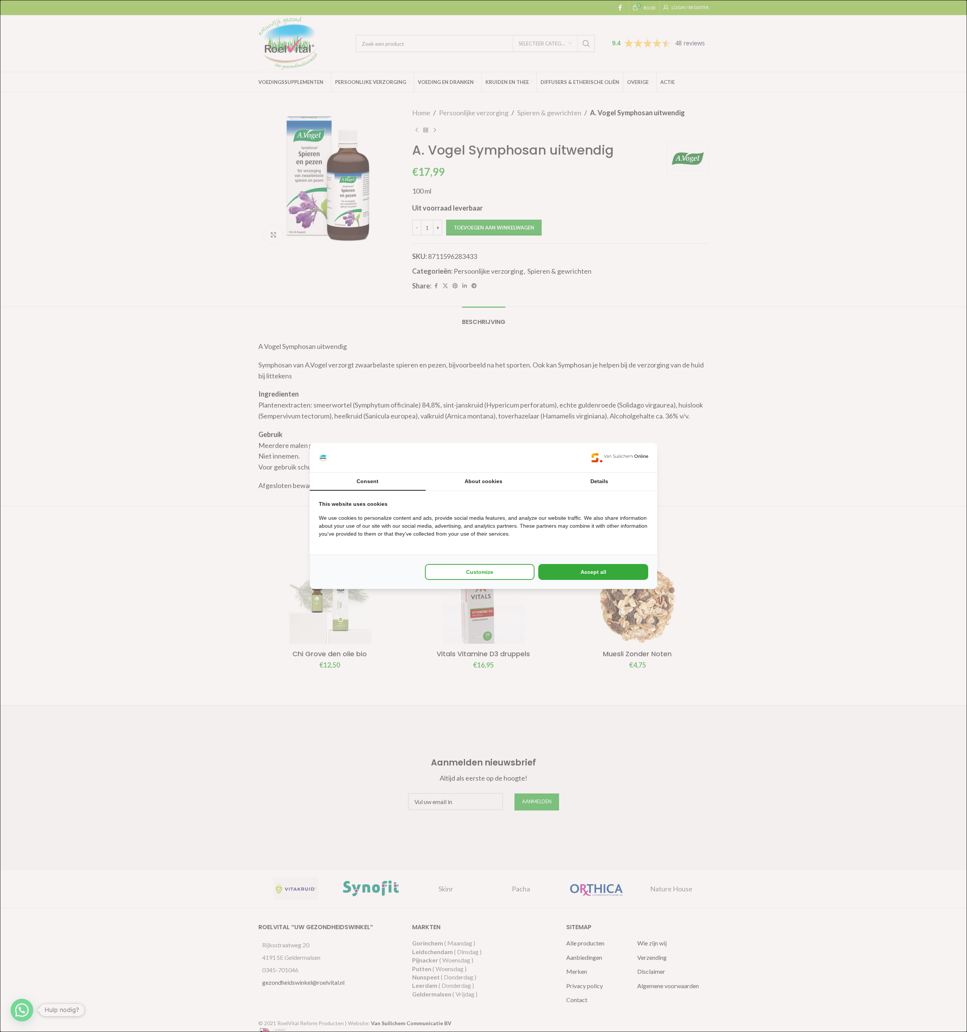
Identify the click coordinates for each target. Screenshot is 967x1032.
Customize (479, 572)
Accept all (593, 572)
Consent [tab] (367, 481)
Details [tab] (599, 481)
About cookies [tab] (483, 481)
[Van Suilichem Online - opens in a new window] (620, 457)
